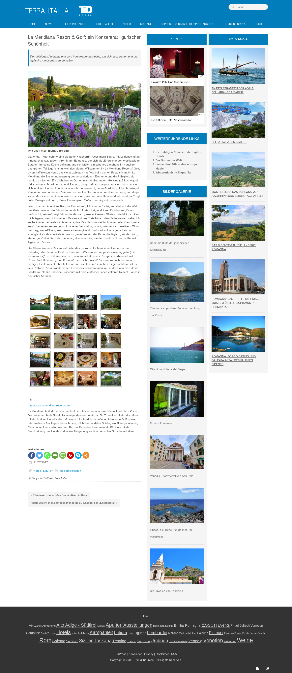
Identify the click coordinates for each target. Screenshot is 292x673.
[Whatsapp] (47, 455)
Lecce (131, 633)
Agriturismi (49, 625)
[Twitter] (39, 455)
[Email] (54, 455)
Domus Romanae (161, 423)
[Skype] (78, 455)
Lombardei (157, 632)
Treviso (131, 641)
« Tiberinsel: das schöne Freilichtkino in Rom (59, 495)
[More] (85, 455)
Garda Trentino (48, 633)
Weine (245, 640)
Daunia (169, 625)
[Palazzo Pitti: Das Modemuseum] (177, 63)
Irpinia (74, 633)
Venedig (195, 641)
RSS (174, 653)
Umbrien (159, 640)
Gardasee (33, 633)
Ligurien (48, 470)
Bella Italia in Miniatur (229, 142)
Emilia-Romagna (187, 625)
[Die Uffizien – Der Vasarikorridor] (177, 101)
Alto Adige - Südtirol (76, 625)
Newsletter (135, 653)
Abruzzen (35, 625)
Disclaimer (162, 653)
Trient (140, 641)
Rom (45, 640)
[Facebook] (31, 455)
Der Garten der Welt (169, 160)
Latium (120, 632)
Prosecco (229, 633)
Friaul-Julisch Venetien (247, 625)
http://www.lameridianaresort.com (49, 405)
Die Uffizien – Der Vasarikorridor (171, 120)
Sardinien (72, 641)
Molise (192, 633)
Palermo (202, 633)
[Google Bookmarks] (70, 455)
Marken (183, 633)
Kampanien (101, 632)
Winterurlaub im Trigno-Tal (173, 172)
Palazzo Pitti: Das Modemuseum (171, 82)
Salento (58, 641)
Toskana (103, 640)
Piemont (216, 632)
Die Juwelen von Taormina (166, 590)
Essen (209, 624)
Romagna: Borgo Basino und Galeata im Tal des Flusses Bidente (234, 360)
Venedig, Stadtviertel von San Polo (171, 475)
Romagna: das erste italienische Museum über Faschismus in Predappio (237, 302)
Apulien (114, 625)
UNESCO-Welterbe (178, 641)
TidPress (120, 653)
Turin (146, 641)
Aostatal (101, 626)
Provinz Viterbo (258, 633)
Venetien (213, 640)
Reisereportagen (70, 470)
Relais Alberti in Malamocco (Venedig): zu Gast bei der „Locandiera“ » (74, 502)
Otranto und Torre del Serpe (167, 369)
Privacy (148, 653)
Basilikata (158, 625)
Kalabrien (83, 633)
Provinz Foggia (241, 633)
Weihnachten (230, 641)
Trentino (119, 641)
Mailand (173, 633)
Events (224, 625)
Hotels (38, 470)
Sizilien (86, 640)
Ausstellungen (137, 625)
